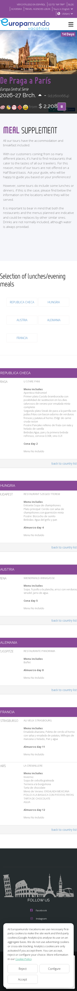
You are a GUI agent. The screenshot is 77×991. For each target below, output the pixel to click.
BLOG (71, 4)
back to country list (64, 463)
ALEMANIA (53, 320)
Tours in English (61, 8)
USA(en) (66, 13)
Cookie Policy (23, 959)
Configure (54, 969)
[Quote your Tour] (61, 107)
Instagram (41, 918)
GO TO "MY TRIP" (56, 4)
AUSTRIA (22, 320)
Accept (22, 979)
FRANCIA (22, 338)
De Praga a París (25, 80)
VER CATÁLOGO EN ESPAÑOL (31, 4)
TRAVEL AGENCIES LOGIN (37, 8)
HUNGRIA (54, 302)
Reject (23, 969)
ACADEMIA (16, 8)
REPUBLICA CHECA (22, 302)
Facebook (41, 910)
